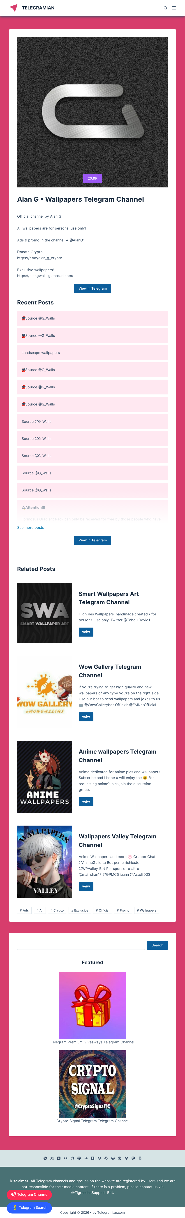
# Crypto (57, 910)
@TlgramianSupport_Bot (92, 1192)
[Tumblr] (92, 1158)
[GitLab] (126, 1158)
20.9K (92, 178)
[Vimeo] (99, 1158)
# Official (102, 910)
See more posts (30, 527)
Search (157, 945)
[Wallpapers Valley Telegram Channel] (44, 862)
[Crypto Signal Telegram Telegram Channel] (92, 1084)
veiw (87, 633)
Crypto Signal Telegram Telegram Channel (92, 1121)
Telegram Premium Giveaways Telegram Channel (92, 1042)
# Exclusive (79, 910)
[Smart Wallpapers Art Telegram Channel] (44, 613)
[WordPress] (106, 1158)
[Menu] (174, 8)
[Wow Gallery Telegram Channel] (44, 692)
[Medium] (52, 1158)
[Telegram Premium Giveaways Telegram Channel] (92, 1005)
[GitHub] (72, 1158)
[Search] (165, 8)
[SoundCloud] (86, 1158)
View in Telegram (93, 288)
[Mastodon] (133, 1158)
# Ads (24, 910)
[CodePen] (113, 1158)
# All (40, 910)
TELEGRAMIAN (38, 8)
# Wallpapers (147, 910)
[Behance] (45, 1158)
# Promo (123, 910)
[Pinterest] (79, 1158)
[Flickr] (65, 1158)
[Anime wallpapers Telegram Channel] (44, 777)
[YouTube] (58, 1158)
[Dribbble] (119, 1158)
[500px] (140, 1158)
